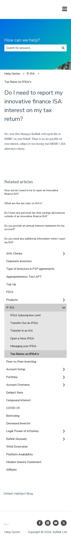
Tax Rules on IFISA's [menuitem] (24, 354)
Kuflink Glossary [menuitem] (16, 439)
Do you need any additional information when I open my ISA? (34, 240)
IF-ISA (31, 74)
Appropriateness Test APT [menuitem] (24, 277)
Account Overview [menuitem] (18, 385)
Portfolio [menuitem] (12, 377)
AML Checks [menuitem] (14, 254)
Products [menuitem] (12, 300)
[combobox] (32, 47)
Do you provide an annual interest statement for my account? (34, 227)
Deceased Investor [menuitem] (18, 423)
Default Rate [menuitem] (14, 393)
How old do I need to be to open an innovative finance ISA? (31, 192)
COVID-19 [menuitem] (13, 408)
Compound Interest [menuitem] (18, 400)
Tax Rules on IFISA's (17, 82)
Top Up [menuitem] (11, 284)
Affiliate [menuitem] (11, 470)
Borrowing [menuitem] (12, 416)
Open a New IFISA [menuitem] (22, 338)
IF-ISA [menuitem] (10, 307)
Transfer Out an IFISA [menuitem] (24, 323)
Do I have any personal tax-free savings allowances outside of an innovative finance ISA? (34, 214)
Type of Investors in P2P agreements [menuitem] (30, 269)
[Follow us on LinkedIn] (48, 523)
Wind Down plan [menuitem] (17, 447)
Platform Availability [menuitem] (19, 454)
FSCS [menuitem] (9, 292)
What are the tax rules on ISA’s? (23, 203)
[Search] (63, 47)
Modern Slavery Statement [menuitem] (23, 462)
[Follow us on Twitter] (64, 523)
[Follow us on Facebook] (40, 523)
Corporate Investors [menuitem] (19, 261)
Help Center (12, 74)
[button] (64, 254)
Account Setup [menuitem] (15, 369)
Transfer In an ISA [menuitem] (21, 331)
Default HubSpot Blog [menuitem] (18, 494)
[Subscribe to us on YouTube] (56, 523)
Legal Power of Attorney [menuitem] (22, 431)
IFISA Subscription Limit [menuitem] (25, 315)
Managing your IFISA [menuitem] (23, 346)
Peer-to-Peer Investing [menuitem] (21, 362)
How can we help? (22, 40)
